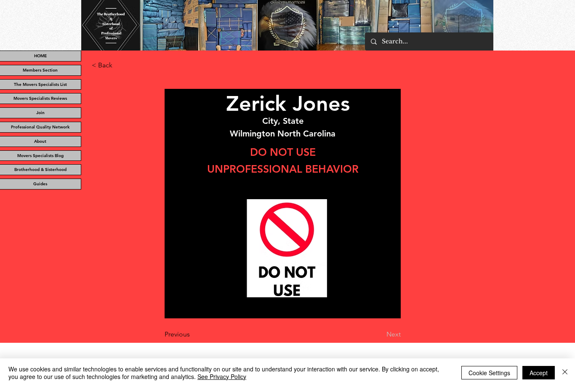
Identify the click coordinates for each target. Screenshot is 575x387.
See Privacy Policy (221, 376)
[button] (119, 65)
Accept (539, 372)
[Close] (565, 372)
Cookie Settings (489, 372)
